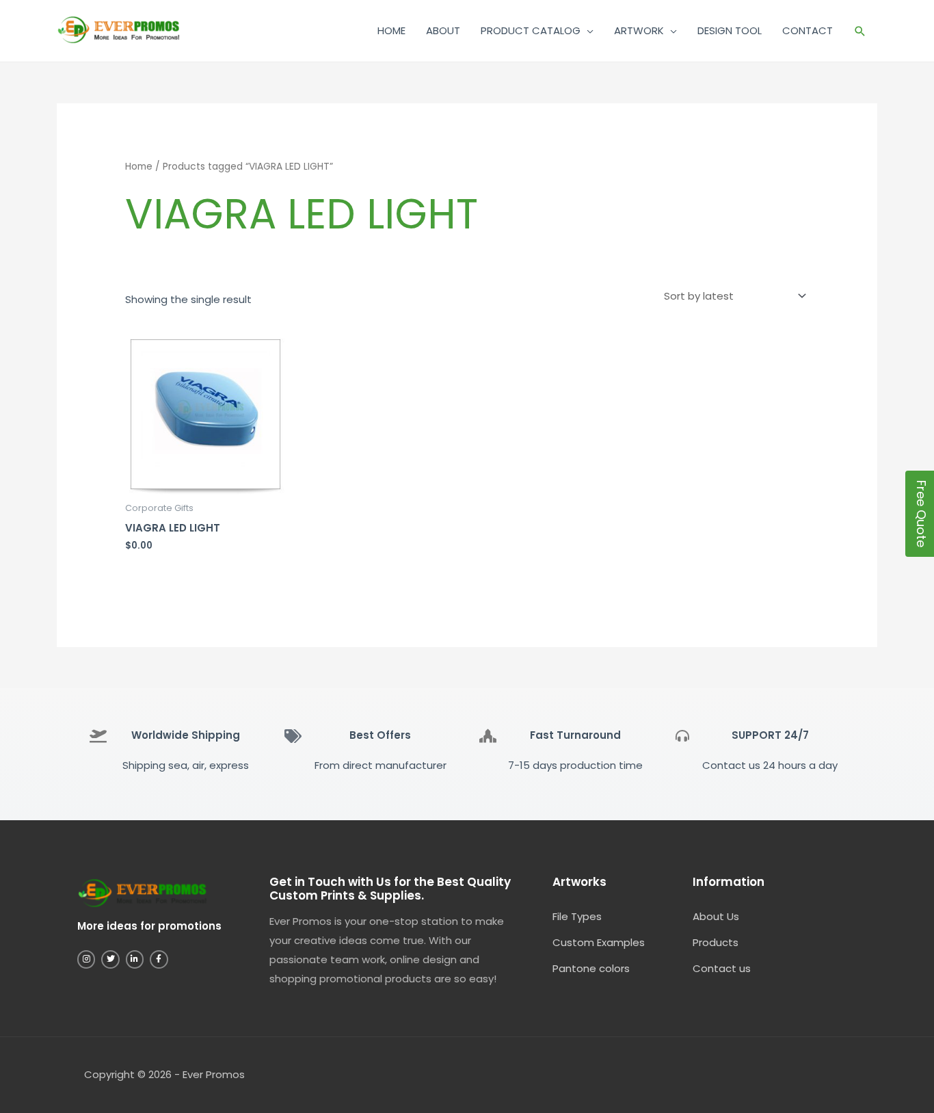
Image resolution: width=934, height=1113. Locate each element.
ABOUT (443, 30)
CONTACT (807, 30)
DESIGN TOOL (729, 30)
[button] (860, 31)
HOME (391, 30)
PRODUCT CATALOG (531, 30)
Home (138, 166)
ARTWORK (639, 30)
